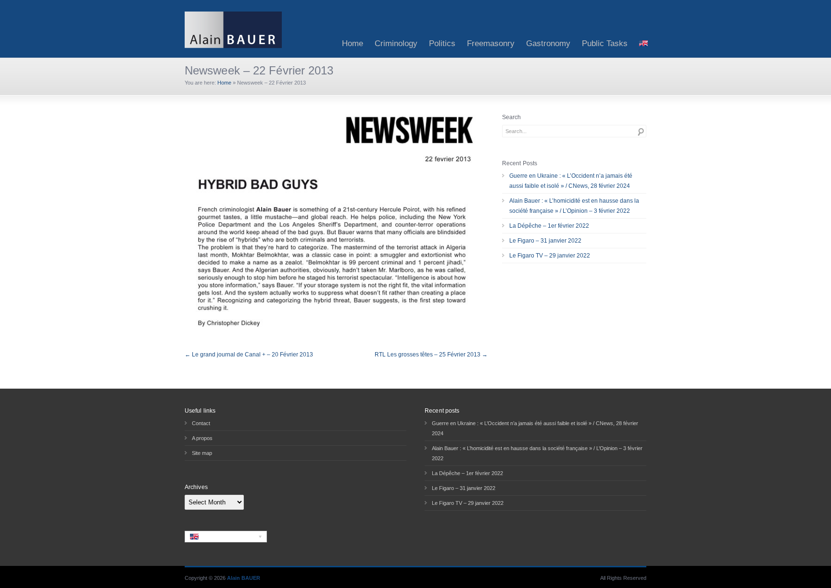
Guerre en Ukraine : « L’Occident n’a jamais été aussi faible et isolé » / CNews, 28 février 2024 (570, 180)
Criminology (396, 43)
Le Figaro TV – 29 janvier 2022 (549, 255)
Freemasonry (491, 43)
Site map (202, 453)
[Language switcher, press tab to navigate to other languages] (226, 536)
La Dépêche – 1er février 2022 (549, 225)
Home (352, 43)
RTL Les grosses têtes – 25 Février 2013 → (431, 354)
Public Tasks (605, 43)
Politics (442, 43)
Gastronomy (548, 43)
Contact (201, 423)
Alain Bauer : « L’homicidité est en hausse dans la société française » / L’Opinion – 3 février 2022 (574, 205)
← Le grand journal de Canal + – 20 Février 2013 (249, 354)
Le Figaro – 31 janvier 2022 (545, 240)
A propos (202, 438)
